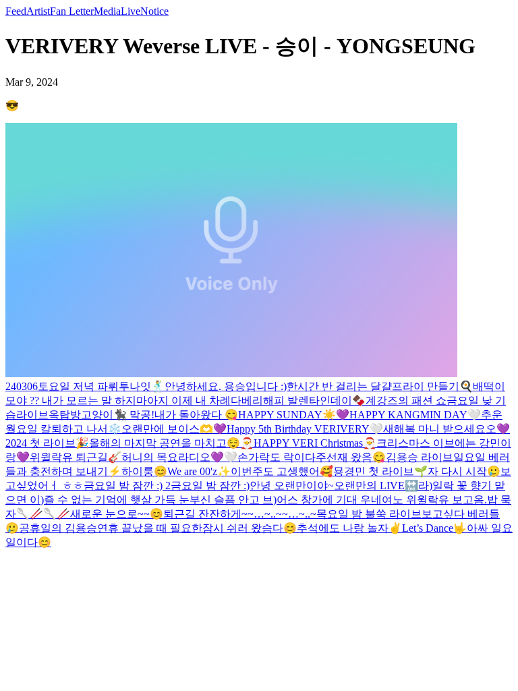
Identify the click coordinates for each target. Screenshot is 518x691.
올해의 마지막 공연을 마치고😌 (164, 443)
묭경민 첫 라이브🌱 (380, 471)
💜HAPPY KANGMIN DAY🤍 (408, 414)
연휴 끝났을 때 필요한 (149, 528)
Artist (38, 11)
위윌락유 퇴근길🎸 (75, 457)
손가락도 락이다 (276, 457)
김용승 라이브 (419, 457)
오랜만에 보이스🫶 (167, 429)
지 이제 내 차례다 (199, 400)
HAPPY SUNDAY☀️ (287, 414)
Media (107, 11)
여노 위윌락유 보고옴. (434, 499)
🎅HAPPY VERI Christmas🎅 (308, 443)
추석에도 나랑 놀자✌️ (349, 528)
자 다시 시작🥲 (464, 471)
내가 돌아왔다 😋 (196, 414)
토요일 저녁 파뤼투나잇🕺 (101, 386)
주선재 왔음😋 (351, 457)
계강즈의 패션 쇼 (406, 400)
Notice (154, 11)
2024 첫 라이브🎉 (47, 443)
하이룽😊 (144, 471)
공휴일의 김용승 (58, 528)
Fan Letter (72, 11)
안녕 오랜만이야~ (292, 485)
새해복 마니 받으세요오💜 (446, 429)
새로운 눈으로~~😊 (116, 514)
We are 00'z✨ (199, 471)
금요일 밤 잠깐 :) (210, 485)
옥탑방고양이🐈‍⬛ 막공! (101, 414)
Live (130, 11)
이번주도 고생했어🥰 (282, 471)
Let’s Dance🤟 (434, 528)
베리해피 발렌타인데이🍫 (303, 400)
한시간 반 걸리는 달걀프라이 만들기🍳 (380, 386)
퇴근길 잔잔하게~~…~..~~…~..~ (239, 514)
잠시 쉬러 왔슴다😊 (249, 528)
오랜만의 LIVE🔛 (376, 485)
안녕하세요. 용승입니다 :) (226, 386)
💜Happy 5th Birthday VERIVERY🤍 (298, 429)
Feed (15, 11)
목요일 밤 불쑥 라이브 (369, 514)
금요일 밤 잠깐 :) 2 (127, 485)
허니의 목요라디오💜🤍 (179, 457)
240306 (21, 386)
